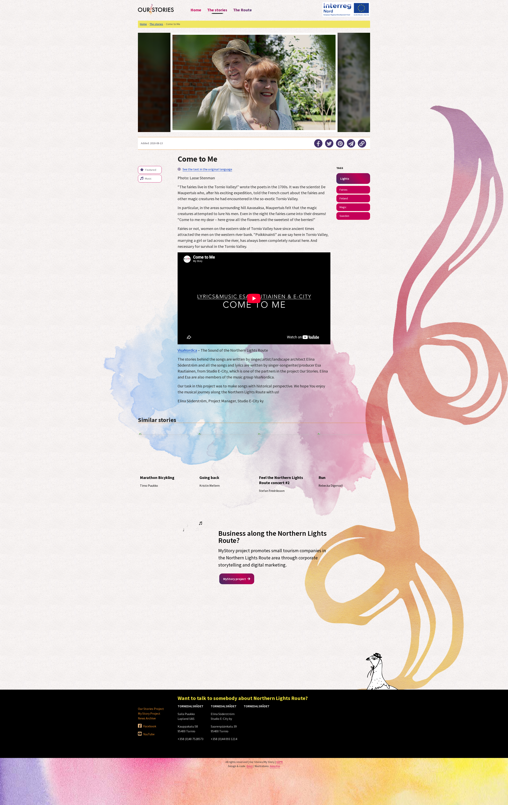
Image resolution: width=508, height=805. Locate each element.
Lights (344, 178)
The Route (242, 9)
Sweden (344, 216)
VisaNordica (187, 350)
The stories (217, 9)
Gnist (249, 766)
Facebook (149, 726)
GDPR (279, 762)
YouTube (149, 734)
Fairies (343, 189)
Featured (150, 170)
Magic (343, 207)
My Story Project (149, 713)
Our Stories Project (151, 709)
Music (148, 178)
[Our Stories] (156, 9)
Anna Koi (275, 766)
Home (195, 9)
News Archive (147, 718)
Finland (344, 198)
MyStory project (234, 579)
